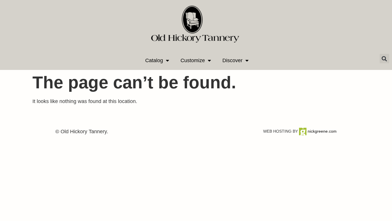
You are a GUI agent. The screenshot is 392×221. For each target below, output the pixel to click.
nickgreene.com (321, 131)
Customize (193, 60)
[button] (384, 58)
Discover (232, 60)
